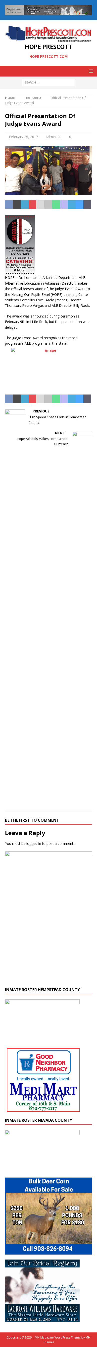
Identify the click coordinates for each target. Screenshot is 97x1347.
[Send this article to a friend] (40, 204)
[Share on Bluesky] (80, 204)
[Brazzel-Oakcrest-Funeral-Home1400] (48, 12)
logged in (33, 843)
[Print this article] (48, 204)
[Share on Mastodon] (64, 204)
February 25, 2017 (23, 136)
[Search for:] (48, 82)
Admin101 (54, 136)
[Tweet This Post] (17, 204)
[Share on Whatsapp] (56, 204)
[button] (90, 71)
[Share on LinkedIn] (25, 204)
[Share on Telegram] (72, 204)
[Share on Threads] (87, 204)
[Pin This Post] (33, 204)
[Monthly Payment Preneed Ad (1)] (48, 979)
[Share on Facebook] (9, 204)
